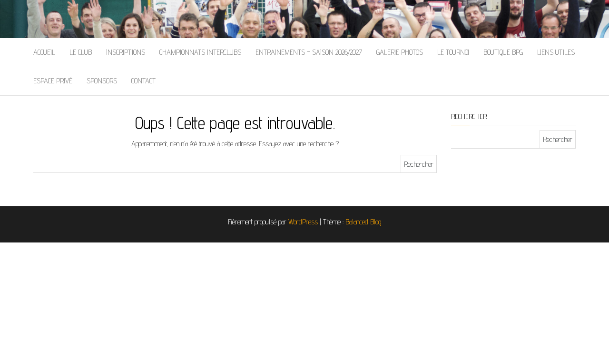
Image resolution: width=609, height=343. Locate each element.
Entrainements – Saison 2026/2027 (308, 52)
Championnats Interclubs (200, 52)
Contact (143, 80)
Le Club (80, 52)
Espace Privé (52, 80)
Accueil (44, 52)
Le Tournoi (453, 52)
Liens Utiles (556, 52)
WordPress (303, 221)
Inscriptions (125, 52)
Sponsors (102, 80)
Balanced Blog (363, 221)
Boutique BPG (503, 52)
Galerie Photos (399, 52)
